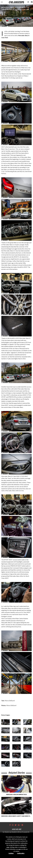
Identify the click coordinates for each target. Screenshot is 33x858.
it (28, 2)
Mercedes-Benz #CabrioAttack (16, 794)
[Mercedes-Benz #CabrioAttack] (16, 784)
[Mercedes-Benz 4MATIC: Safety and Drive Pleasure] (16, 805)
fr (32, 2)
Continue (11, 853)
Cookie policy (20, 853)
